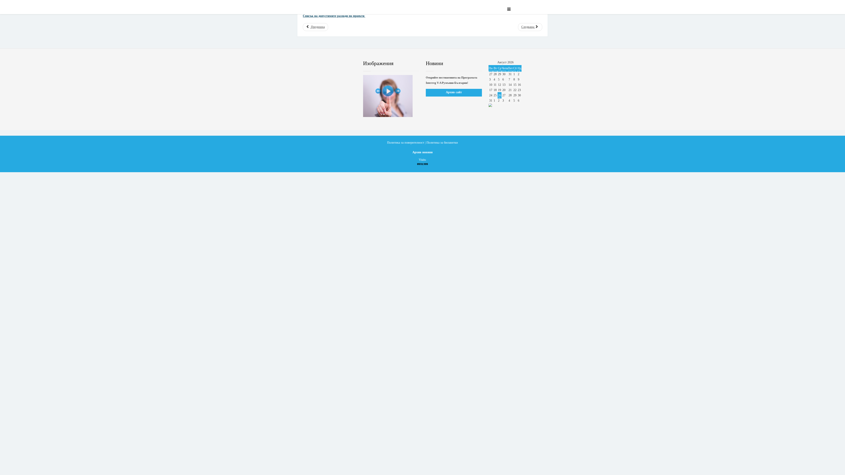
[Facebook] (306, 63)
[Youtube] (333, 63)
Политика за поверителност (405, 142)
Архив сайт (454, 92)
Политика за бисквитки (442, 142)
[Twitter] (320, 63)
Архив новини (422, 152)
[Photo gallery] (391, 96)
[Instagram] (346, 63)
